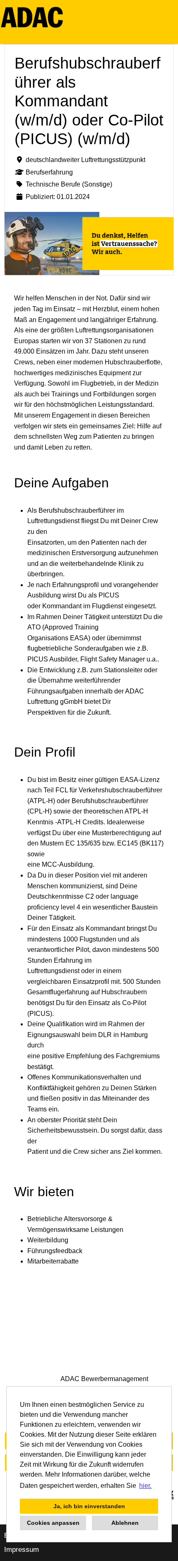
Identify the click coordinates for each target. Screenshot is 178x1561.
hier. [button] (145, 1485)
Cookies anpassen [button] (53, 1522)
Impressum (21, 1550)
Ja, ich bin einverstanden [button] (89, 1506)
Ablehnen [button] (125, 1522)
